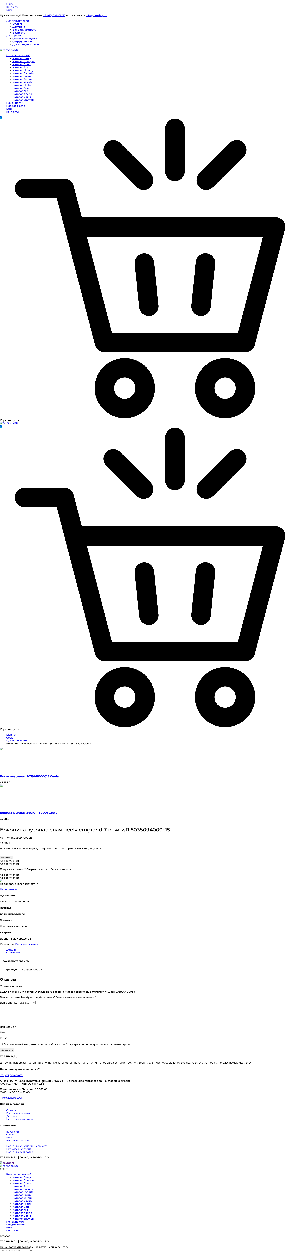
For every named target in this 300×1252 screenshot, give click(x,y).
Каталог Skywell (23, 99)
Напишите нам (10, 889)
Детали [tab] (11, 949)
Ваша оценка (9, 1002)
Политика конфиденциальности (27, 1146)
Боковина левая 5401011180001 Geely (28, 812)
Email (4, 1038)
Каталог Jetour (22, 79)
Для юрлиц (13, 35)
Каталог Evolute (23, 73)
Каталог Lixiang (22, 70)
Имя (3, 1032)
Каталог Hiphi (21, 85)
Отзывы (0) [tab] (13, 952)
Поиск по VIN (15, 102)
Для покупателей (17, 20)
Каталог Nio (20, 91)
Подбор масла (15, 105)
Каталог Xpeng (22, 93)
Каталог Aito (20, 67)
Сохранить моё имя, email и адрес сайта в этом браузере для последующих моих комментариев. (67, 1044)
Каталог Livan (21, 76)
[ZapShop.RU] (9, 50)
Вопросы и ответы (24, 29)
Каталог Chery (21, 64)
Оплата (17, 23)
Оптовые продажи (24, 38)
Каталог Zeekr (21, 96)
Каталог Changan (23, 61)
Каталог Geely (21, 58)
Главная (11, 734)
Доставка (18, 26)
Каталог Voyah (22, 82)
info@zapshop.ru (97, 15)
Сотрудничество (23, 41)
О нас (10, 3)
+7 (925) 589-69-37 (11, 1075)
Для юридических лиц (27, 44)
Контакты (12, 6)
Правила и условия (18, 1148)
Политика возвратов (19, 1119)
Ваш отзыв (8, 1026)
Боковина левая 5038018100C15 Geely (29, 776)
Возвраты (18, 32)
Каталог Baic (20, 88)
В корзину (6, 857)
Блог (9, 9)
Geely (9, 737)
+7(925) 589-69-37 (54, 15)
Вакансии (12, 1131)
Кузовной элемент (18, 740)
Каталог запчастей (18, 55)
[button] (9, 860)
